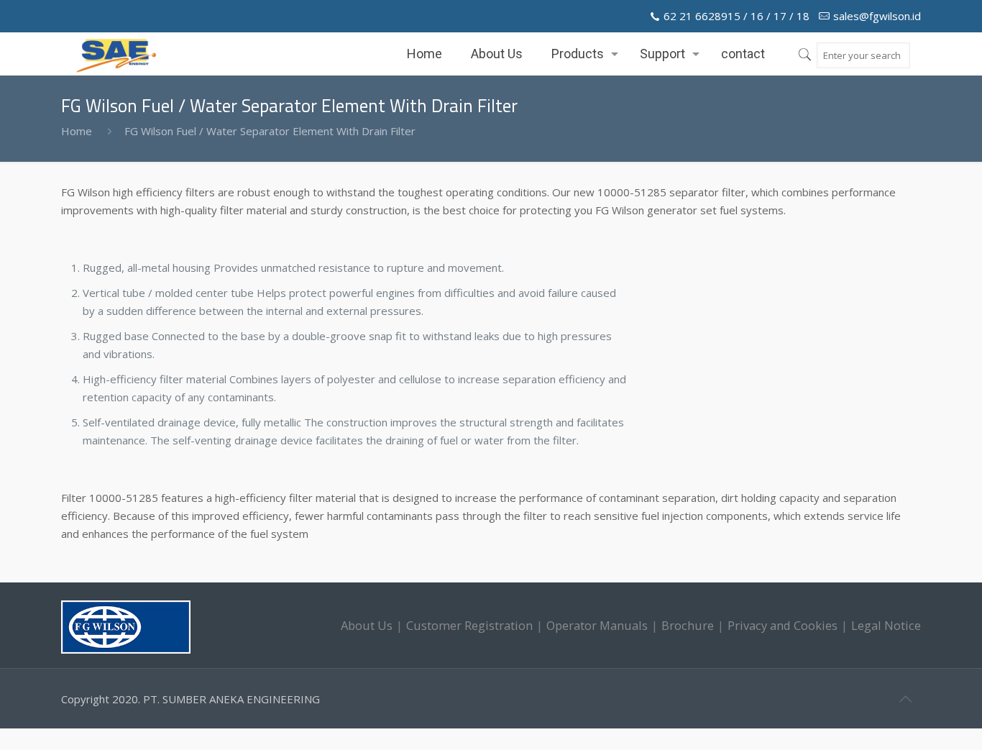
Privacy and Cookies (783, 625)
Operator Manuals (597, 625)
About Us (367, 625)
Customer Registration (469, 625)
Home (76, 131)
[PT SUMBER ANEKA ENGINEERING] (116, 54)
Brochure (687, 625)
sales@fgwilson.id (877, 16)
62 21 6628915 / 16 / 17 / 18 (736, 16)
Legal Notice (886, 625)
